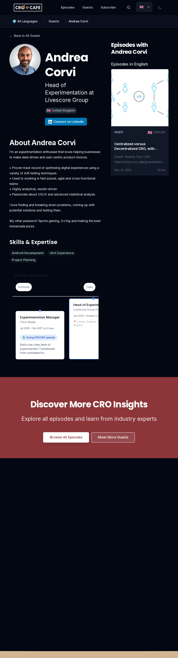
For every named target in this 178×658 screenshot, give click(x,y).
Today (89, 287)
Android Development (28, 253)
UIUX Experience (62, 253)
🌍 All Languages (25, 21)
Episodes (68, 7)
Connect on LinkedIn (69, 121)
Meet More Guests (113, 437)
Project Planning (23, 260)
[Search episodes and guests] (129, 7)
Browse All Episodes (66, 437)
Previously (24, 287)
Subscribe (108, 7)
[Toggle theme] (159, 7)
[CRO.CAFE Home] (28, 8)
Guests (87, 7)
